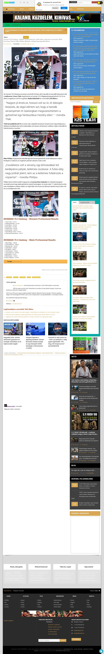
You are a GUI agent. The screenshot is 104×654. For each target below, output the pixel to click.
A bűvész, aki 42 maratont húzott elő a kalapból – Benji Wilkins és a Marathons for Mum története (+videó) (32, 312)
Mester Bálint (57, 606)
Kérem (64, 8)
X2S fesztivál (8, 12)
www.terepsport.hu (19, 285)
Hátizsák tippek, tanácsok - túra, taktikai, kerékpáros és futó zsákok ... (88, 449)
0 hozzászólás (84, 392)
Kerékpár (40, 602)
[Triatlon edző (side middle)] (85, 345)
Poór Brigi (56, 602)
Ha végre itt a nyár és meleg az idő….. (83, 470)
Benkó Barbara (57, 600)
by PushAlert (39, 9)
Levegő (22, 604)
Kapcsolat (73, 2)
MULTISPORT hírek (16, 25)
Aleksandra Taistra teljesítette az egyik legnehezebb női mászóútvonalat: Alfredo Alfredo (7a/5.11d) (30, 314)
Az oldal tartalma (52, 631)
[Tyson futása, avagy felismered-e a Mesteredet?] (74, 407)
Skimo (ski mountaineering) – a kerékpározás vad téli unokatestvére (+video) (88, 398)
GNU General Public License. (63, 650)
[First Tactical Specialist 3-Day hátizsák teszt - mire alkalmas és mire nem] (74, 458)
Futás (39, 604)
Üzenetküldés (76, 639)
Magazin (73, 602)
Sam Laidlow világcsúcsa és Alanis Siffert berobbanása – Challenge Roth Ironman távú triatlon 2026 (84, 299)
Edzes (18, 12)
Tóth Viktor (31, 43)
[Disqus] (35, 380)
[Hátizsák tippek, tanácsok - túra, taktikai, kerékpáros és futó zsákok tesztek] (74, 450)
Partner (72, 600)
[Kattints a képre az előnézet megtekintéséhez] (35, 68)
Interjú (72, 606)
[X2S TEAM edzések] (52, 18)
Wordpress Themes (88, 649)
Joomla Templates (78, 649)
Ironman (9, 277)
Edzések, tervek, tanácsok (55, 627)
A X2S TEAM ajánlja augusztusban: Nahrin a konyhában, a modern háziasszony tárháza (88, 486)
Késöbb (55, 8)
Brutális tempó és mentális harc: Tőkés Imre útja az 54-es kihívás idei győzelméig (88, 170)
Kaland (22, 600)
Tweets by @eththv (8, 620)
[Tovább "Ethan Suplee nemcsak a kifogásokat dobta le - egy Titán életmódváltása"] (80, 289)
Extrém (23, 606)
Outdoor (40, 606)
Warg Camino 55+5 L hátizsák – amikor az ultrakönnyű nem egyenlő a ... (88, 440)
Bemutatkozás (10, 300)
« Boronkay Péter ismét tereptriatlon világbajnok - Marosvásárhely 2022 (35, 353)
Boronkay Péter (58, 604)
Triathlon (23, 277)
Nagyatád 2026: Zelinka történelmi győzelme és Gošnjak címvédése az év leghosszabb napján (29, 316)
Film (88, 602)
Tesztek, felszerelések (53, 629)
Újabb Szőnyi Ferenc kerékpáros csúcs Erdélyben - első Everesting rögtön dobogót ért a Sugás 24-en (88, 162)
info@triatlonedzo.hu (79, 633)
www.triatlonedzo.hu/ (16, 303)
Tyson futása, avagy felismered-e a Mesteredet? (88, 407)
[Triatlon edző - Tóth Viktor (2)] (85, 114)
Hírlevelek (27, 12)
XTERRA (6, 600)
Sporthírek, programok (54, 624)
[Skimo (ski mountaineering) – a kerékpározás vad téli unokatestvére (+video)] (74, 397)
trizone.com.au (17, 261)
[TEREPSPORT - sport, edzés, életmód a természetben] (9, 2)
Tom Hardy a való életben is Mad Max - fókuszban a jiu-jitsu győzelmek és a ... (84, 381)
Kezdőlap (8, 25)
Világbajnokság (37, 277)
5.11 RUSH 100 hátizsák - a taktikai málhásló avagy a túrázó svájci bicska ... (84, 433)
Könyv (88, 604)
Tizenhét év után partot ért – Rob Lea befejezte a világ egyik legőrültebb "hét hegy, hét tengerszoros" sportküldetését (57, 342)
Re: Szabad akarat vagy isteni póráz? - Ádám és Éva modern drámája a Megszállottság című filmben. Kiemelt (85, 83)
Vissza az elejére (94, 590)
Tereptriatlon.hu (7, 590)
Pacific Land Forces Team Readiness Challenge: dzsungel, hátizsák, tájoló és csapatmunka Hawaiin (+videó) (84, 246)
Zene (88, 600)
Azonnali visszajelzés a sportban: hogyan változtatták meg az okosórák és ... (89, 388)
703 (29, 277)
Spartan (6, 604)
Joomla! (36, 650)
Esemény (89, 606)
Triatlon (39, 600)
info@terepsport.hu (79, 630)
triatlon (16, 277)
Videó (22, 12)
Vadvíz (22, 602)
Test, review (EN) (52, 634)
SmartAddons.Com (68, 649)
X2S (5, 602)
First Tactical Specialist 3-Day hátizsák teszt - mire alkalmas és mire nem (89, 457)
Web (72, 604)
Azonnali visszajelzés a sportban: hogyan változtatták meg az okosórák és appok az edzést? (83, 207)
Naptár (14, 12)
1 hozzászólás (23, 44)
